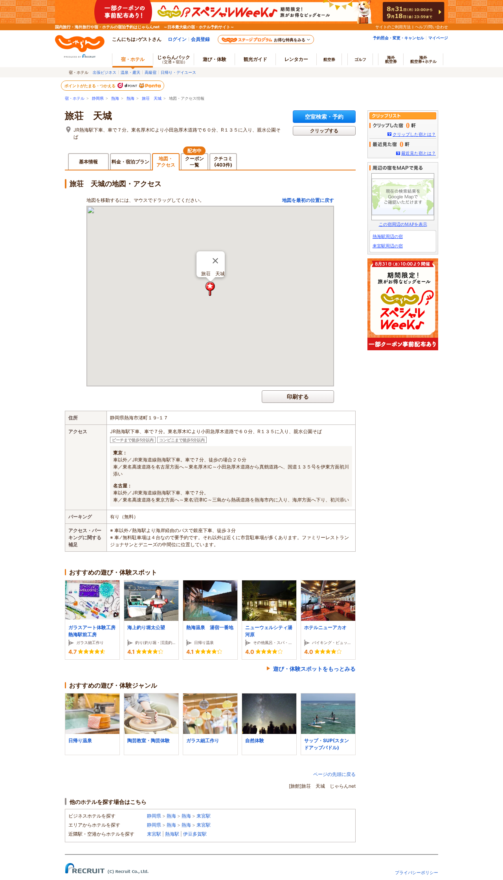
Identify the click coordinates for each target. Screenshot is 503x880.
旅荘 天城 (152, 98)
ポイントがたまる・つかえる (90, 85)
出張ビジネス (104, 72)
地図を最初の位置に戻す (308, 200)
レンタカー (296, 59)
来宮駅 (203, 816)
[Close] (215, 260)
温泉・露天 (130, 72)
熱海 (115, 98)
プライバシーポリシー (416, 872)
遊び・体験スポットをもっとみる (314, 668)
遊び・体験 (214, 59)
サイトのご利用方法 (393, 26)
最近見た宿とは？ (418, 153)
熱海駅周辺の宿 (388, 236)
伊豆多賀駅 (195, 834)
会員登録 (200, 39)
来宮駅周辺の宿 (388, 245)
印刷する (298, 396)
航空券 (329, 59)
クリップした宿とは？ (414, 134)
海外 (391, 59)
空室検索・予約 (324, 116)
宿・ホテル (74, 98)
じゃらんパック (173, 59)
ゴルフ (360, 59)
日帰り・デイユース (178, 72)
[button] (210, 289)
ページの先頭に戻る (334, 774)
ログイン (177, 39)
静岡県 (98, 98)
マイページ (438, 37)
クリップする (324, 131)
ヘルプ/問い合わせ (431, 26)
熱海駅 (172, 834)
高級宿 (150, 72)
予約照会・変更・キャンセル (398, 37)
